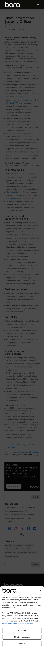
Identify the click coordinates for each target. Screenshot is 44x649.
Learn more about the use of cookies (17, 623)
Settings (22, 643)
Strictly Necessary (22, 637)
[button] (40, 591)
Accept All (22, 630)
